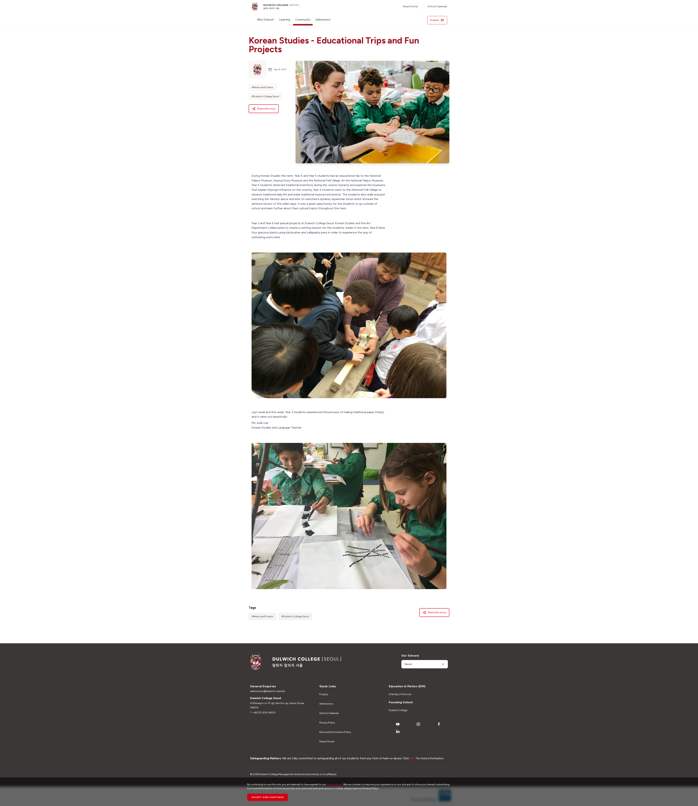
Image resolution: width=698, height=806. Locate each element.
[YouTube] (398, 724)
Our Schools (410, 655)
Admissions (323, 19)
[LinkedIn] (398, 731)
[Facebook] (439, 724)
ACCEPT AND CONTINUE (268, 797)
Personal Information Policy (335, 732)
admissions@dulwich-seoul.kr (267, 691)
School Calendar (437, 6)
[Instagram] (418, 724)
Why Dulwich (265, 19)
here (412, 758)
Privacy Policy (327, 722)
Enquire (434, 20)
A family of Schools (400, 694)
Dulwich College (398, 710)
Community (302, 19)
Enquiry (323, 694)
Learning (284, 19)
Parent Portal (410, 6)
